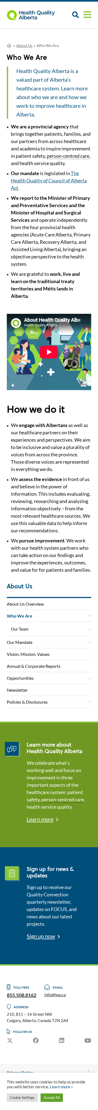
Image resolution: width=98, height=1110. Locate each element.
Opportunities (20, 678)
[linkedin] (61, 1040)
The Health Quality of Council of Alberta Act (49, 180)
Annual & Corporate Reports (33, 666)
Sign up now (41, 936)
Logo (34, 15)
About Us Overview (25, 603)
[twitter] (10, 1040)
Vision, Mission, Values (28, 654)
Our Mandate (19, 642)
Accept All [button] (52, 1097)
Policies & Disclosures (27, 701)
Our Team (19, 629)
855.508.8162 (21, 995)
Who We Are (19, 615)
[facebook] (36, 1040)
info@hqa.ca (55, 994)
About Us (24, 45)
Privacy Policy (20, 1072)
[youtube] (87, 1040)
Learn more (40, 819)
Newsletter (17, 689)
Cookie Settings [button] (22, 1097)
